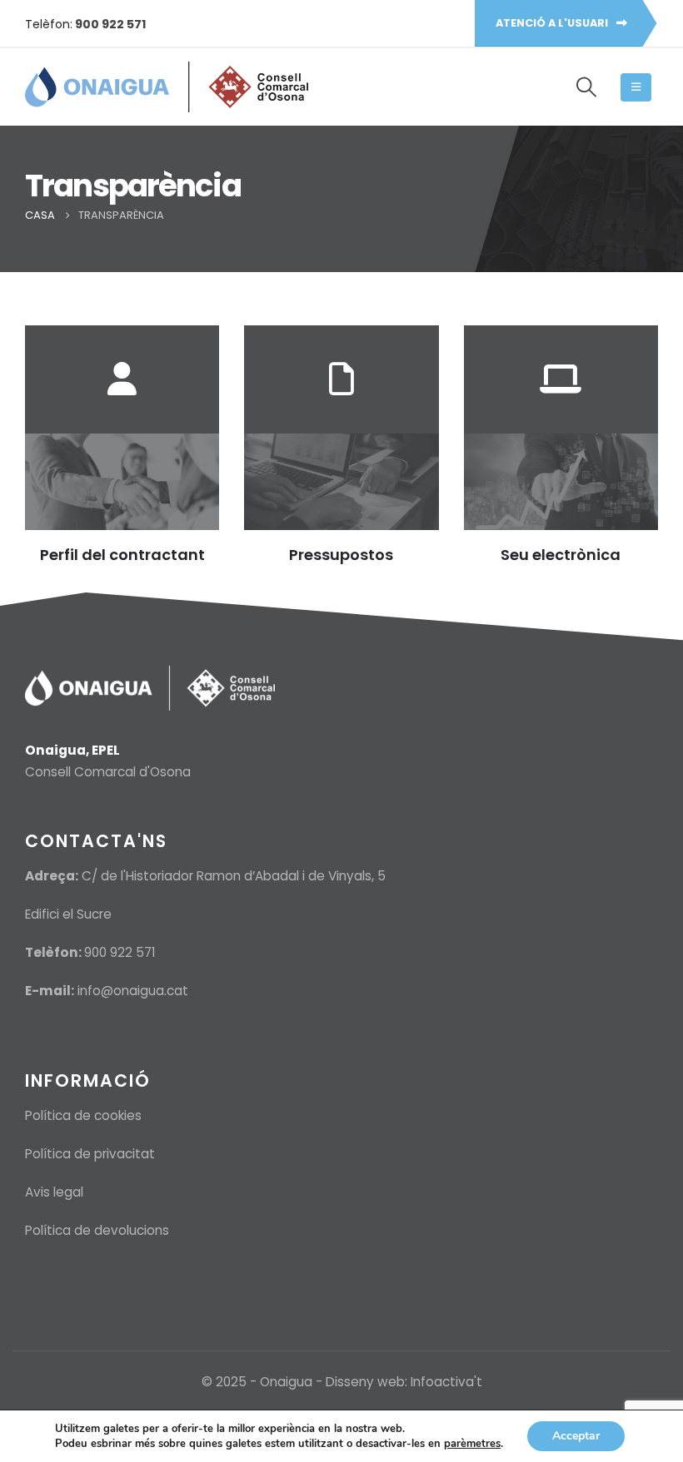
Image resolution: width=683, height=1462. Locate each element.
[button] (586, 87)
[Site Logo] (166, 87)
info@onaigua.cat (132, 990)
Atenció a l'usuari (553, 23)
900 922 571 (120, 952)
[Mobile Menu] (636, 87)
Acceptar (576, 1436)
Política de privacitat (90, 1153)
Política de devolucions (97, 1230)
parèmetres (472, 1443)
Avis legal (54, 1192)
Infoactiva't (446, 1381)
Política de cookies (83, 1115)
